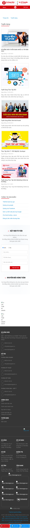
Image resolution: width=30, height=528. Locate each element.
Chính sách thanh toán (7, 406)
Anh (5, 248)
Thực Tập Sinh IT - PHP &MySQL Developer (13, 151)
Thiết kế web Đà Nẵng (15, 512)
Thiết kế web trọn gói (9, 202)
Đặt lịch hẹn (15, 267)
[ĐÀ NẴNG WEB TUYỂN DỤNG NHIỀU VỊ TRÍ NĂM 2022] (15, 38)
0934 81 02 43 (8, 381)
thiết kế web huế (17, 522)
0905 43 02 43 (10, 305)
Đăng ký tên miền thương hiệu (11, 218)
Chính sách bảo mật (6, 403)
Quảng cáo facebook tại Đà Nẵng (12, 518)
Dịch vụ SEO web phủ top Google (12, 212)
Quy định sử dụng (5, 409)
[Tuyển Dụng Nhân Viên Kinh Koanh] (15, 109)
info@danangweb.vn (13, 299)
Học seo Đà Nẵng (9, 520)
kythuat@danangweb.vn (10, 374)
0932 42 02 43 (8, 371)
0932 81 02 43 (8, 391)
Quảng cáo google (8, 205)
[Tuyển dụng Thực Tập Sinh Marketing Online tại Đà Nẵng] (15, 171)
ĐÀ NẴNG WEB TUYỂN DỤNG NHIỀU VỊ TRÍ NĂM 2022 (14, 50)
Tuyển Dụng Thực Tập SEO (8, 90)
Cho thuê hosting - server (10, 215)
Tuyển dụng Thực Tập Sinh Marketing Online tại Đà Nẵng (14, 180)
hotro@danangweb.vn (10, 394)
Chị (10, 248)
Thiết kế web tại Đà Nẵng (10, 516)
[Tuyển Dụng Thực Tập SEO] (15, 75)
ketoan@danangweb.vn (10, 384)
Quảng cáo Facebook (9, 208)
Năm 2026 (4, 421)
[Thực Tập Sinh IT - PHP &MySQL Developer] (15, 140)
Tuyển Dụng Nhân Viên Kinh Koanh (11, 120)
